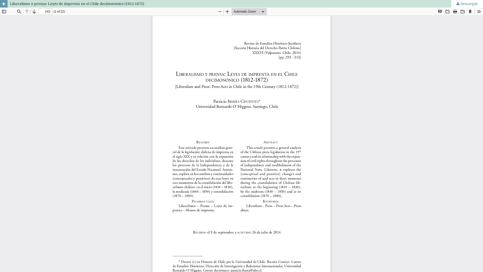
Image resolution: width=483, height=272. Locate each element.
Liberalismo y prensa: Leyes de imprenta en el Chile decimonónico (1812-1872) (77, 3)
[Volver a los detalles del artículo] (4, 4)
